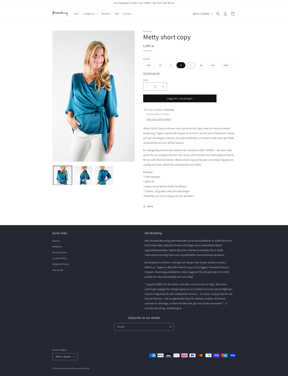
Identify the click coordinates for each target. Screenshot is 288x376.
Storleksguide (151, 73)
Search (56, 240)
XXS (150, 66)
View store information (158, 119)
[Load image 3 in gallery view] (103, 175)
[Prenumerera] (170, 327)
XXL (215, 66)
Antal (145, 80)
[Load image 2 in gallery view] (83, 175)
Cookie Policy (59, 258)
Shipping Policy (60, 264)
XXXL (228, 66)
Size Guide (58, 270)
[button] (90, 13)
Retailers (57, 246)
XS (162, 66)
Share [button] (150, 206)
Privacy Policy (59, 252)
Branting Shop (65, 368)
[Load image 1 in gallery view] (62, 175)
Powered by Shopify (80, 368)
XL (203, 66)
